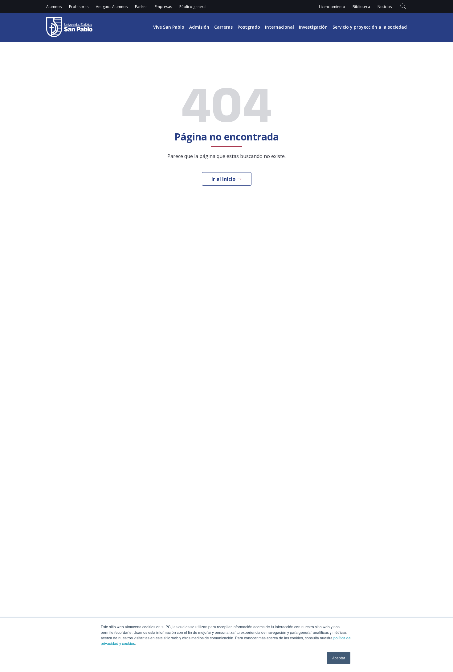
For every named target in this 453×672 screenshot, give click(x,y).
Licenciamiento (332, 6)
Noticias (384, 6)
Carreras (223, 27)
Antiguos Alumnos (112, 6)
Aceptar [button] (338, 657)
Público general (192, 6)
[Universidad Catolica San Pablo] (69, 27)
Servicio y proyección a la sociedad (370, 27)
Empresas (163, 6)
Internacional (279, 27)
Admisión (199, 27)
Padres (141, 6)
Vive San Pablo (168, 27)
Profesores (78, 6)
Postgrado (249, 27)
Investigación (313, 27)
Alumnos (54, 6)
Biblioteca (361, 6)
